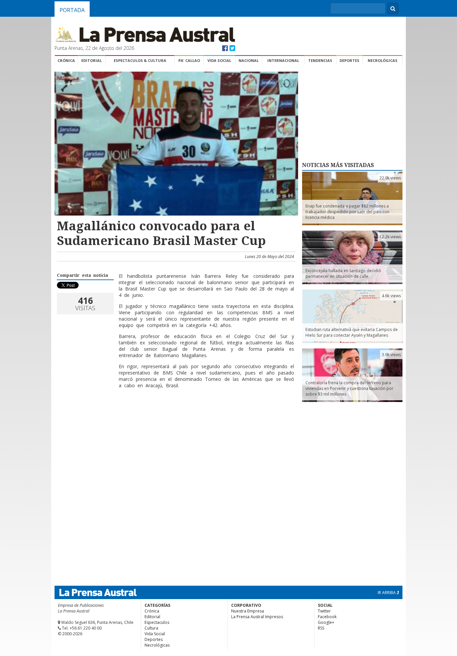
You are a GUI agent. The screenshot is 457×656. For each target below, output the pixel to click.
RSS (321, 628)
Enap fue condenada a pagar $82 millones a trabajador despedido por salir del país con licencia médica (347, 211)
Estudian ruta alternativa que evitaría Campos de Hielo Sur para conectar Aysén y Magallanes (351, 332)
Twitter (324, 611)
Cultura (151, 628)
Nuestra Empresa (247, 611)
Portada (72, 10)
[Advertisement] (175, 415)
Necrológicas (382, 60)
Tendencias (320, 60)
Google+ (326, 622)
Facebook (327, 617)
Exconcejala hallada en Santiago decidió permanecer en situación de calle (343, 273)
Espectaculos (157, 622)
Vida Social (219, 60)
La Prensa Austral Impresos (257, 617)
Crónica (66, 60)
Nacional (249, 60)
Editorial (91, 60)
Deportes (349, 60)
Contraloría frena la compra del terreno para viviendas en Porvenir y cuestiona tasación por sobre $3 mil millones (349, 388)
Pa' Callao (189, 60)
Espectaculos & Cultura (140, 60)
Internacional (283, 60)
